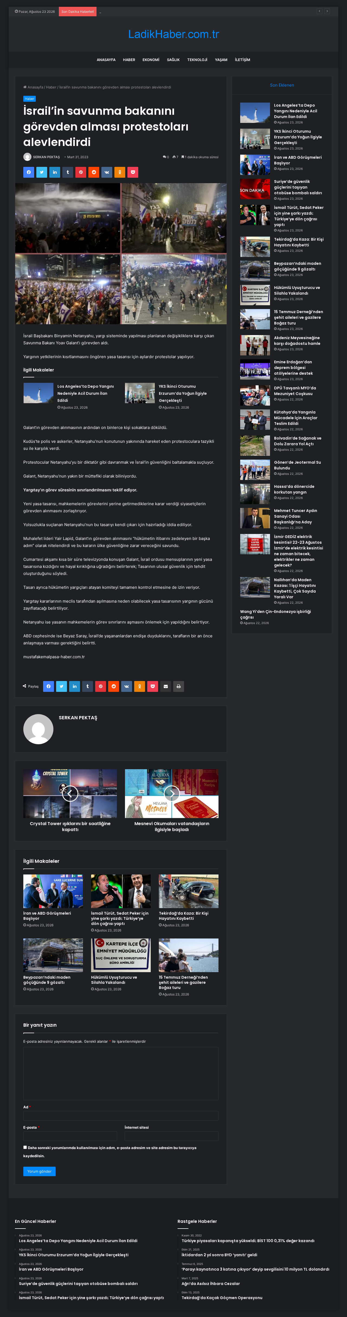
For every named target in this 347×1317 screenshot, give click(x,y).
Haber (129, 60)
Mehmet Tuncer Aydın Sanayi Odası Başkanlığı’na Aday (295, 516)
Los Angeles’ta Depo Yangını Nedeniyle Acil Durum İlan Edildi (85, 393)
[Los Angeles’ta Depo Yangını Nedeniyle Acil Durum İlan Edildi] (38, 393)
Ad (27, 1107)
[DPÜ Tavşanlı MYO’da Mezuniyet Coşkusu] (255, 395)
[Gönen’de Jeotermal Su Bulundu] (255, 470)
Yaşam (221, 60)
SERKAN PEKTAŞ (46, 157)
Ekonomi (151, 60)
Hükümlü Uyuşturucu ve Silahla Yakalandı (114, 980)
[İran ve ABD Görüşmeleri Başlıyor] (53, 891)
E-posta (31, 1127)
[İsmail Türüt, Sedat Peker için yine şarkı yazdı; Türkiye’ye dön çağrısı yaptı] (121, 891)
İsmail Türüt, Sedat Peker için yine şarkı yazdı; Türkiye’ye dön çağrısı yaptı (120, 918)
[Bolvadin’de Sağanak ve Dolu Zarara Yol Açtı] (255, 445)
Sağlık (173, 60)
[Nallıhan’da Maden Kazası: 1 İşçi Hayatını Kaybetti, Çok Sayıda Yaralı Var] (255, 587)
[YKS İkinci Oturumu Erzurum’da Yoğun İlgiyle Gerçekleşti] (140, 393)
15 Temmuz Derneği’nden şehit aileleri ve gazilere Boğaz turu (183, 982)
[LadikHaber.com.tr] (173, 34)
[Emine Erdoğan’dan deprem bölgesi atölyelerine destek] (255, 369)
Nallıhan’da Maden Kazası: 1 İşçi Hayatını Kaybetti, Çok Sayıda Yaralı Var (295, 588)
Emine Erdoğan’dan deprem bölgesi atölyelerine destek (293, 367)
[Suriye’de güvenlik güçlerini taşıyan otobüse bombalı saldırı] (255, 189)
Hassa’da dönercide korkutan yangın (294, 489)
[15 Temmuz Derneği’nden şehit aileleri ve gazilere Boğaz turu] (189, 955)
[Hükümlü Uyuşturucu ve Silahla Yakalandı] (121, 955)
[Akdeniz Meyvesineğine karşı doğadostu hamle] (255, 345)
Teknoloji (197, 60)
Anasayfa (106, 60)
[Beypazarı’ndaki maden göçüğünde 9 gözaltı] (53, 955)
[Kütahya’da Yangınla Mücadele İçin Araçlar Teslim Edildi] (255, 419)
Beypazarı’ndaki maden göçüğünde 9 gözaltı (46, 980)
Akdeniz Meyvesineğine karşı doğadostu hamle (297, 340)
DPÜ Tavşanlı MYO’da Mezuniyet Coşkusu (295, 390)
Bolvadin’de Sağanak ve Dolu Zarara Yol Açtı (298, 441)
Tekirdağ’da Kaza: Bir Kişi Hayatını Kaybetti (183, 916)
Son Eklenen (282, 85)
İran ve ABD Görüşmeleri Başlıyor (127, 11)
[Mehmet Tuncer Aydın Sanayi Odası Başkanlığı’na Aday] (255, 518)
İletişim (242, 60)
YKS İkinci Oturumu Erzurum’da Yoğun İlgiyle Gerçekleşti (183, 393)
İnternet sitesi (137, 1127)
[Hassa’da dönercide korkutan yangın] (255, 494)
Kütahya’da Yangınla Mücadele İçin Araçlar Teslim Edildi (295, 417)
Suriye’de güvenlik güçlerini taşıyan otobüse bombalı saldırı (298, 187)
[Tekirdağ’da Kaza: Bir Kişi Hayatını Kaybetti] (189, 891)
